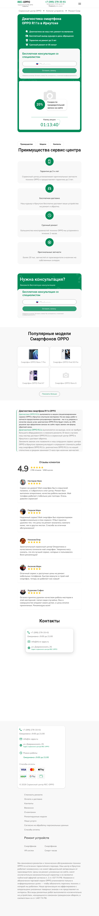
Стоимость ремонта (33, 794)
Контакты (57, 144)
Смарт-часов (51, 850)
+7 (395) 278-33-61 (55, 1)
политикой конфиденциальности (67, 75)
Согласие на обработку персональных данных (46, 825)
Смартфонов (30, 846)
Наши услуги (30, 821)
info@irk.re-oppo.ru (40, 641)
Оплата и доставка (33, 799)
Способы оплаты (32, 829)
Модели (43, 144)
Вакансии (29, 808)
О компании (30, 812)
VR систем (29, 850)
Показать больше (49, 394)
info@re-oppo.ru (30, 739)
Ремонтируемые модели (35, 816)
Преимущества (26, 144)
